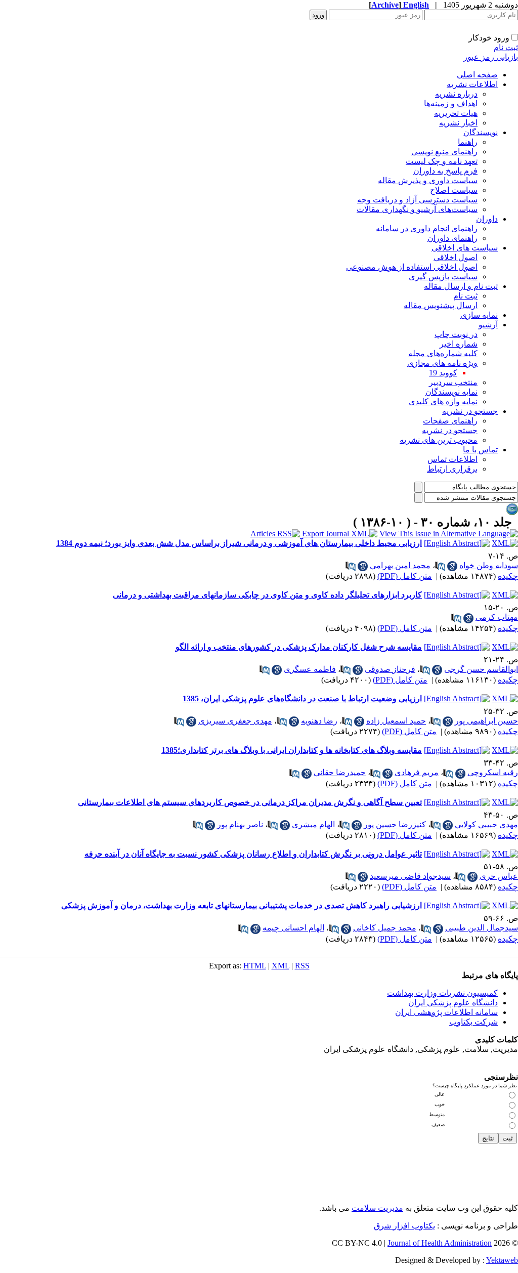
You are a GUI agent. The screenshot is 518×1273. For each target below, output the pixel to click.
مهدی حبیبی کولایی (486, 824)
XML (280, 965)
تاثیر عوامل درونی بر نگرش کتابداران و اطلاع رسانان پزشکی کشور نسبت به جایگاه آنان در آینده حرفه (253, 854)
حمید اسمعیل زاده (396, 720)
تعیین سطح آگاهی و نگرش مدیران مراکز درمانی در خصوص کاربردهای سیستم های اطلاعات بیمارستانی (250, 802)
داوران (487, 219)
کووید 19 (443, 372)
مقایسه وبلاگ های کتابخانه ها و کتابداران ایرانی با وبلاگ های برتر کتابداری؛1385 (291, 750)
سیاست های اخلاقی (464, 247)
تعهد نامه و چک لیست (442, 161)
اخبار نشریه (458, 122)
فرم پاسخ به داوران (445, 170)
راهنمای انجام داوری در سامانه (427, 228)
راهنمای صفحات (450, 420)
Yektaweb (502, 1260)
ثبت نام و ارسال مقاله (461, 286)
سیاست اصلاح (454, 190)
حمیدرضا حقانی (340, 772)
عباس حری (499, 876)
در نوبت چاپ (456, 334)
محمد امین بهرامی (400, 565)
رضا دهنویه (319, 720)
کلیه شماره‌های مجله (443, 353)
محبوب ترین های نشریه (439, 440)
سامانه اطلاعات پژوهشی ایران (446, 1012)
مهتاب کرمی (497, 617)
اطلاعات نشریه (472, 84)
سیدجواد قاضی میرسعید (410, 876)
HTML (254, 965)
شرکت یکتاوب (473, 1021)
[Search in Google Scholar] (452, 566)
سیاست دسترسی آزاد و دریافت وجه (417, 199)
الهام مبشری (313, 824)
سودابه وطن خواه (488, 565)
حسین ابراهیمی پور (486, 720)
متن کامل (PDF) (404, 576)
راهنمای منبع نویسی (444, 151)
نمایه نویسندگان (451, 392)
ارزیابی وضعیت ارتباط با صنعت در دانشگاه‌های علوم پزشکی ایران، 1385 (302, 698)
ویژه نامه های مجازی (442, 363)
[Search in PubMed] (440, 566)
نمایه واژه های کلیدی (443, 401)
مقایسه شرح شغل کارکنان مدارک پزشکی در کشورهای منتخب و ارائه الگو (299, 647)
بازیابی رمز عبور (490, 57)
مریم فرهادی (417, 772)
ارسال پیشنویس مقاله (441, 305)
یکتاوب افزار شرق (404, 1225)
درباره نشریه (456, 94)
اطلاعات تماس (452, 459)
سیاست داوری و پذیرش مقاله (428, 180)
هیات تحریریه (456, 113)
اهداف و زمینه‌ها (451, 103)
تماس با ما (480, 449)
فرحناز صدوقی (390, 669)
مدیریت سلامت (377, 1208)
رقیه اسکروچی (492, 772)
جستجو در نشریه (470, 411)
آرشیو (488, 324)
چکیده (508, 576)
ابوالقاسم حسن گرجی (481, 669)
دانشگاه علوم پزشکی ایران (453, 1002)
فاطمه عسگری (310, 669)
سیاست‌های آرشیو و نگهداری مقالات (417, 209)
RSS (302, 965)
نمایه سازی (479, 315)
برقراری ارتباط (452, 468)
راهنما (468, 142)
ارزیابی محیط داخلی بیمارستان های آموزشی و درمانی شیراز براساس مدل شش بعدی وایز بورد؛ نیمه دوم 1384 (239, 543)
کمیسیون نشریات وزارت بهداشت (442, 993)
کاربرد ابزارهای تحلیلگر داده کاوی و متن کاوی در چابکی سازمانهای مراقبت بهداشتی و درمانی (267, 594)
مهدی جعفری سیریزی (235, 720)
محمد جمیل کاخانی (384, 927)
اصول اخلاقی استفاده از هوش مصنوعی (412, 267)
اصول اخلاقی (456, 257)
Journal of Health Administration (439, 1243)
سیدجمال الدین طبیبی (481, 927)
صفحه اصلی (477, 74)
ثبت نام (506, 47)
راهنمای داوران (452, 238)
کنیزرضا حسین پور (395, 824)
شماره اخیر (459, 344)
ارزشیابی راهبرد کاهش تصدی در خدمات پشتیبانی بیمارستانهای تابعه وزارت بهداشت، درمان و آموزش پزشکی (241, 905)
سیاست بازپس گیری (443, 276)
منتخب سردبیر (453, 382)
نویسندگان (480, 132)
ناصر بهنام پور (240, 824)
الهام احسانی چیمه (293, 927)
